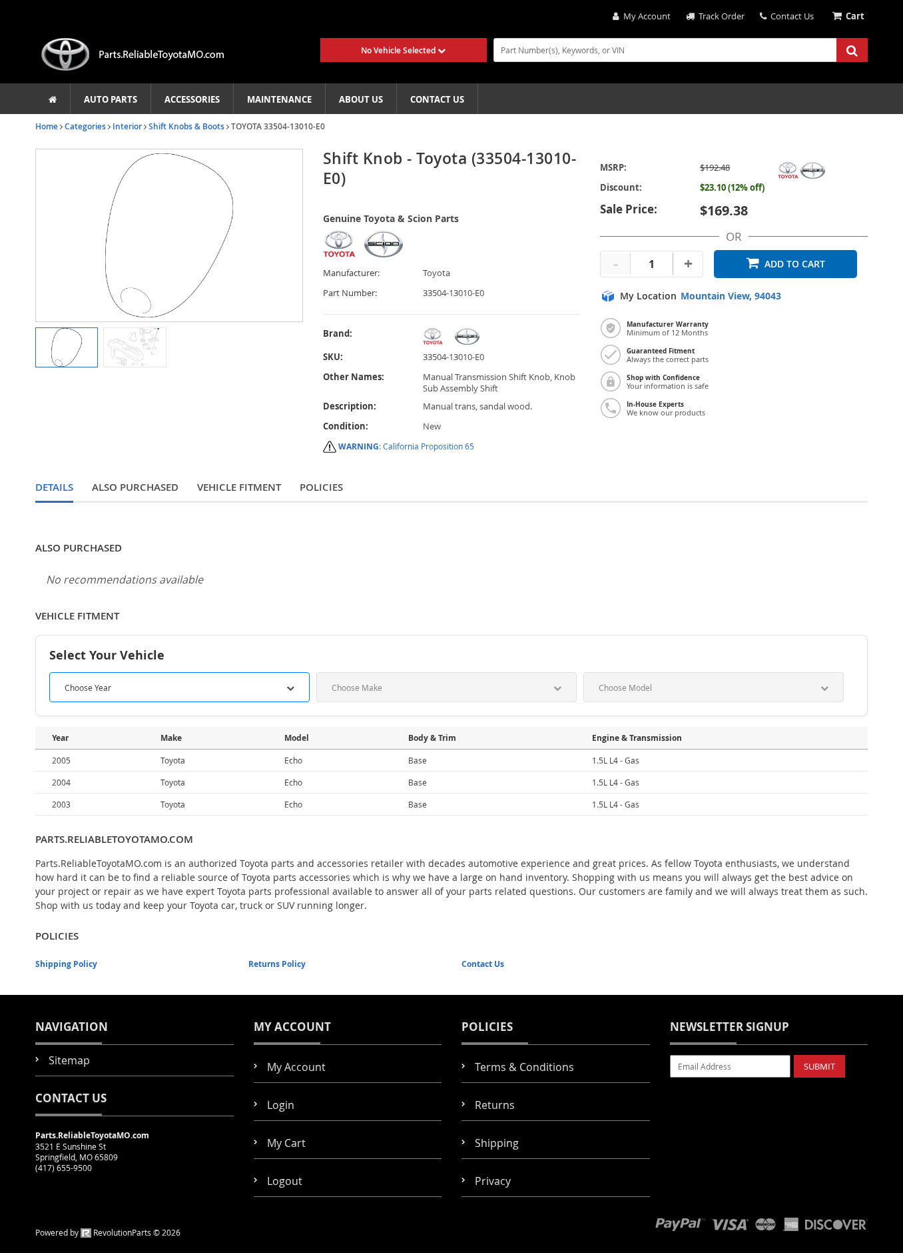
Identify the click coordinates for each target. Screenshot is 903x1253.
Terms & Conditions (524, 1067)
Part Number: (350, 293)
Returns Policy (277, 964)
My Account (645, 16)
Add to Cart (794, 263)
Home (46, 126)
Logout (284, 1181)
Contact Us (790, 16)
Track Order (720, 16)
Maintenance (279, 99)
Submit (819, 1066)
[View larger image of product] (66, 347)
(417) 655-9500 (63, 1167)
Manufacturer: (351, 273)
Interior (127, 126)
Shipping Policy (66, 964)
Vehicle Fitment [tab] (239, 487)
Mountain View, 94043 (731, 296)
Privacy (493, 1181)
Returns (495, 1105)
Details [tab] (54, 487)
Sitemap (69, 1060)
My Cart (286, 1143)
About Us (361, 99)
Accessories (192, 99)
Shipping (497, 1143)
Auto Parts (110, 99)
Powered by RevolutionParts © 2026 (107, 1232)
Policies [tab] (321, 487)
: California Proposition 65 (406, 446)
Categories (85, 126)
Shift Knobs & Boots (186, 126)
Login (280, 1105)
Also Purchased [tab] (135, 487)
